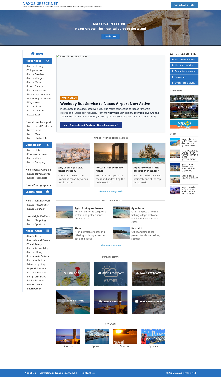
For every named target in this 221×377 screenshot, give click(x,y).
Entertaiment (34, 191)
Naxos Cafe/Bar (36, 208)
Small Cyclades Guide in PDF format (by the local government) (189, 155)
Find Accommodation (185, 59)
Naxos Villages (35, 78)
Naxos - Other (34, 230)
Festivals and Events (38, 240)
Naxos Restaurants (38, 204)
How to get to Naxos (39, 94)
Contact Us (88, 373)
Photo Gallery (35, 86)
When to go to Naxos (39, 98)
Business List (33, 144)
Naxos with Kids (36, 260)
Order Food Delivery (185, 82)
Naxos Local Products (39, 126)
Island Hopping (36, 264)
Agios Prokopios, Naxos (89, 208)
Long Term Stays (36, 276)
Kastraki (136, 228)
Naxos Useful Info (37, 138)
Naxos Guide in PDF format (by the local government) (189, 142)
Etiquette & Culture (38, 256)
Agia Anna (137, 208)
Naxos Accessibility (38, 248)
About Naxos (33, 60)
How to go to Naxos (73, 277)
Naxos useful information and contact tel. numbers (188, 190)
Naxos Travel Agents (38, 173)
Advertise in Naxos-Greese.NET (58, 373)
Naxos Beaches (35, 74)
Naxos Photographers (38, 185)
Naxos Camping (36, 162)
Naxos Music (34, 134)
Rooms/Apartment (37, 154)
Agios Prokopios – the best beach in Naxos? (146, 169)
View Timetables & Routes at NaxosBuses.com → (91, 124)
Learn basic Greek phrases (111, 305)
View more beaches (111, 245)
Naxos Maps (34, 82)
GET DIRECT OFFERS (184, 4)
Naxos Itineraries (37, 272)
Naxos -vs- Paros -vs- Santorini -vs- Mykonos (188, 167)
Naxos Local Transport (38, 122)
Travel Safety (34, 244)
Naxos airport (35, 106)
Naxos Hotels (34, 150)
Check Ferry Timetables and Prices (148, 305)
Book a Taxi (180, 77)
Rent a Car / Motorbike (186, 71)
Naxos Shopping (36, 220)
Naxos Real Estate (37, 177)
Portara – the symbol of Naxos (110, 169)
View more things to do (111, 191)
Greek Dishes (34, 284)
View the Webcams (149, 277)
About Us (30, 373)
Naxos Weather (36, 110)
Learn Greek (34, 288)
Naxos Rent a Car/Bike (38, 169)
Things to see (34, 70)
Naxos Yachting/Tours (38, 200)
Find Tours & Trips (184, 65)
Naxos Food (34, 130)
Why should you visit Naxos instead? (70, 169)
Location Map (110, 36)
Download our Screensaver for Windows (73, 304)
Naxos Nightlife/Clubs (38, 216)
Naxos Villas (34, 158)
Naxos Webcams (36, 90)
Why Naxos (33, 102)
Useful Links (34, 236)
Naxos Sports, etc (37, 224)
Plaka (78, 228)
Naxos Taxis (33, 114)
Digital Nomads (36, 280)
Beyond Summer (36, 268)
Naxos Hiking (34, 252)
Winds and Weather (111, 277)
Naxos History (35, 66)
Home (39, 54)
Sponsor (68, 346)
